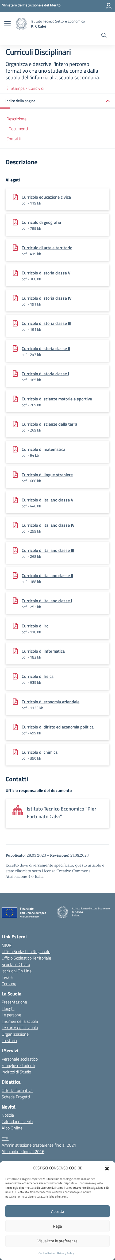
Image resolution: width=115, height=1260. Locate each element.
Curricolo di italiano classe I (47, 600)
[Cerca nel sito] (104, 35)
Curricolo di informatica (43, 651)
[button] (107, 1168)
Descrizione (16, 119)
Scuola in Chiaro (16, 964)
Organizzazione (15, 1034)
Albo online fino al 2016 (23, 1151)
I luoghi (8, 1008)
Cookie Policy (47, 1253)
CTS (5, 1138)
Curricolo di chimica (39, 752)
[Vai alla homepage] (21, 24)
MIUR (6, 945)
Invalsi (7, 977)
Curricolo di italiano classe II (47, 575)
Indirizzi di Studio (16, 1072)
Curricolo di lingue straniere (47, 474)
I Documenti (17, 128)
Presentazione (14, 1002)
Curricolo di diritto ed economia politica (58, 727)
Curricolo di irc (35, 626)
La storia (9, 1040)
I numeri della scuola (20, 1021)
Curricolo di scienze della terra (49, 424)
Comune (9, 983)
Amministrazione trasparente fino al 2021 (39, 1145)
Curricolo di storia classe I (45, 373)
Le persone (11, 1015)
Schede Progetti (16, 1097)
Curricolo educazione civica (46, 197)
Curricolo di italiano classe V (48, 500)
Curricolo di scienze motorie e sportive (57, 399)
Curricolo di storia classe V (46, 273)
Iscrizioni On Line (17, 971)
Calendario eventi (17, 1121)
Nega (57, 1226)
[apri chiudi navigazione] (7, 24)
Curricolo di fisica (37, 676)
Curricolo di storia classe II (46, 348)
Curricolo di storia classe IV (47, 298)
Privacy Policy (65, 1253)
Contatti (13, 138)
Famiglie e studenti (18, 1065)
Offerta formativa (17, 1090)
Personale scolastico (20, 1059)
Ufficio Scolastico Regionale (26, 951)
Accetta (57, 1211)
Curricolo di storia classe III (46, 323)
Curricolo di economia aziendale (50, 701)
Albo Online (12, 1128)
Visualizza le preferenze (57, 1241)
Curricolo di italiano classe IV (48, 525)
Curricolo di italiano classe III (48, 550)
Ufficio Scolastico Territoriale (26, 958)
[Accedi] (108, 6)
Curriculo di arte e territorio (47, 247)
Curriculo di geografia (41, 222)
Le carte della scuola (20, 1027)
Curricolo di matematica (43, 449)
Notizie (8, 1115)
